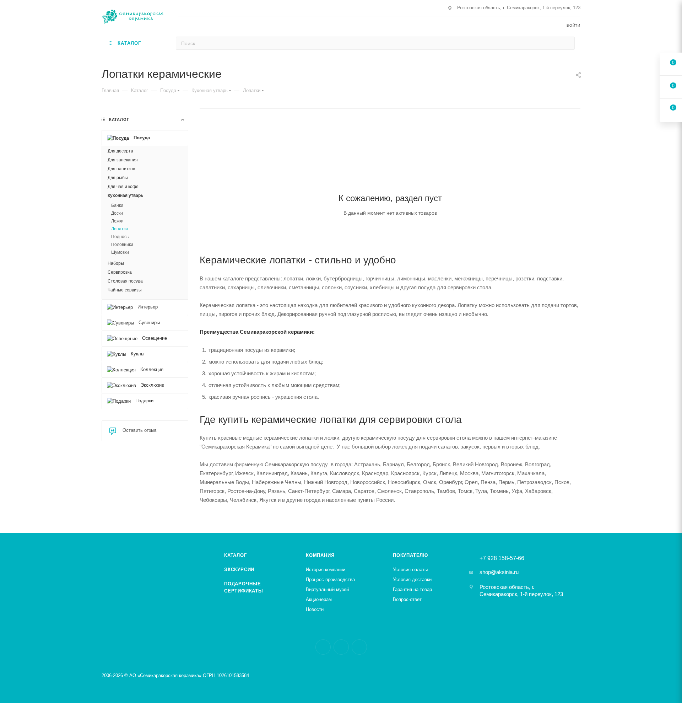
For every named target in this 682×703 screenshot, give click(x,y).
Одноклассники (359, 647)
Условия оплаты (410, 569)
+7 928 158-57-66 (502, 558)
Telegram (341, 647)
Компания (320, 555)
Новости (315, 609)
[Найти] (567, 43)
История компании (325, 569)
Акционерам (319, 599)
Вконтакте (323, 647)
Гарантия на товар (412, 589)
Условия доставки (412, 579)
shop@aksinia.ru (499, 572)
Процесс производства (330, 579)
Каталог (235, 555)
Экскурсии (239, 569)
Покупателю (410, 555)
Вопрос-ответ (407, 599)
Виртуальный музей (327, 589)
